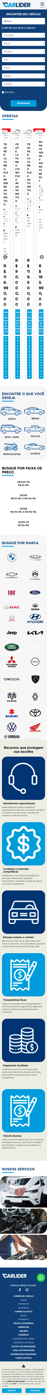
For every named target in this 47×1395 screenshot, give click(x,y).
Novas (23, 1316)
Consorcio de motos (23, 1343)
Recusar (35, 1390)
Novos (23, 1300)
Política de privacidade (24, 1347)
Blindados (23, 1308)
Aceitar (12, 1390)
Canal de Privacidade (23, 1350)
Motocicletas (11, 454)
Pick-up (35, 436)
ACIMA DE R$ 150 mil (23, 524)
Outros (35, 453)
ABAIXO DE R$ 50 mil (23, 483)
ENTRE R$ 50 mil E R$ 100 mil (23, 497)
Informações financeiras (23, 1354)
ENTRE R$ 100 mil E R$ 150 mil (23, 510)
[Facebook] (19, 1288)
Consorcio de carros (23, 1339)
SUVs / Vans (12, 437)
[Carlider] (16, 4)
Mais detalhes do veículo (17, 322)
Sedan (35, 418)
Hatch (12, 419)
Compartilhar (15, 133)
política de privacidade (16, 1381)
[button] (5, 257)
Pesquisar (23, 103)
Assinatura (23, 1327)
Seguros (23, 1331)
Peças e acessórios (23, 1323)
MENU (42, 7)
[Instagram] (26, 1288)
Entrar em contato (18, 357)
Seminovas (23, 1319)
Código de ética (23, 1358)
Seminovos (23, 1304)
